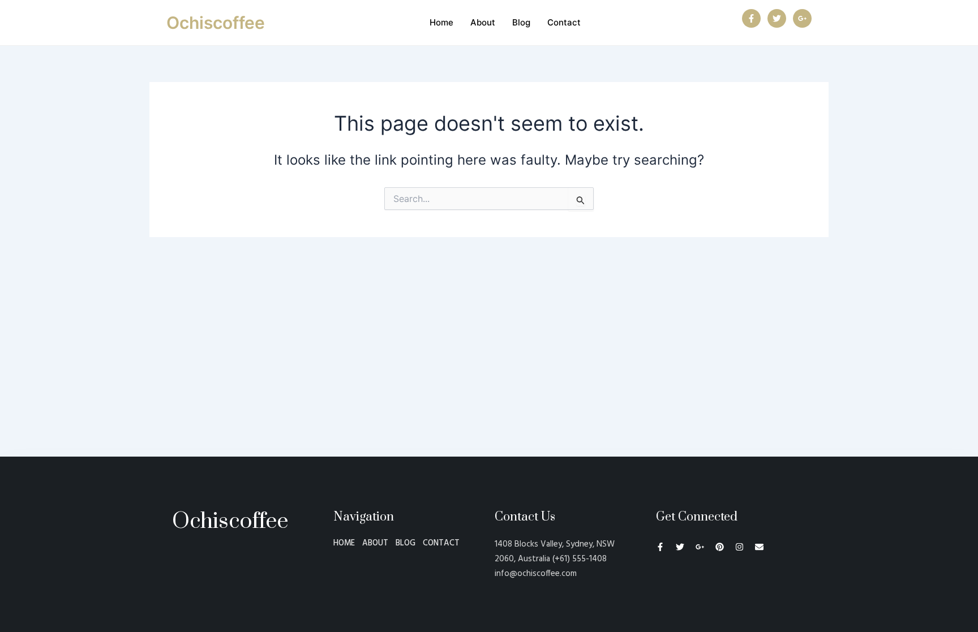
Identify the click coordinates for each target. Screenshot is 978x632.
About (482, 22)
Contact (564, 22)
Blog (521, 22)
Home (441, 22)
